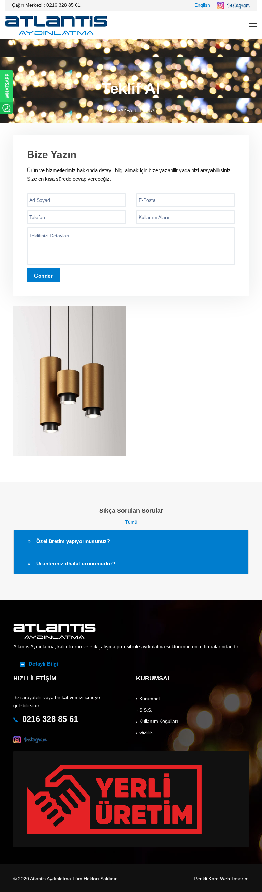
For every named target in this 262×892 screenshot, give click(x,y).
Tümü (131, 522)
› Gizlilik (144, 732)
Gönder (43, 276)
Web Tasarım (234, 878)
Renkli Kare (206, 878)
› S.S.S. (144, 710)
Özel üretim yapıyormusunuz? (73, 541)
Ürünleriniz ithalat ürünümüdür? (75, 563)
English (202, 5)
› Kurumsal (148, 698)
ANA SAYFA (119, 110)
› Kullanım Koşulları (157, 721)
